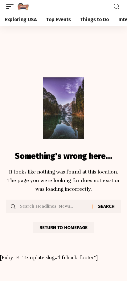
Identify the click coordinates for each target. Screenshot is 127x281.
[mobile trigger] (11, 6)
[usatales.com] (23, 6)
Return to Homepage (63, 227)
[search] (116, 6)
